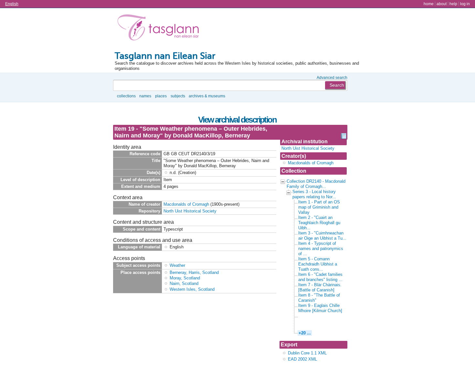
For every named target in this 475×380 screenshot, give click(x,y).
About (442, 4)
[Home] (160, 28)
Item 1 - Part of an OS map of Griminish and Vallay (319, 207)
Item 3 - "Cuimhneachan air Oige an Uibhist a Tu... (322, 236)
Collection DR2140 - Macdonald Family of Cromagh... (316, 184)
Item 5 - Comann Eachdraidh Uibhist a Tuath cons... (317, 264)
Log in (465, 4)
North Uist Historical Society (307, 148)
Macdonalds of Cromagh (310, 162)
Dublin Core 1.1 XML (307, 353)
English (11, 4)
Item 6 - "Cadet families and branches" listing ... (320, 277)
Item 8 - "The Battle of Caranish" (319, 298)
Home (429, 4)
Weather (177, 265)
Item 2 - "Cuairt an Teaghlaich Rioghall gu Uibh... (319, 222)
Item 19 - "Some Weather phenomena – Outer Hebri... (321, 321)
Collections (126, 96)
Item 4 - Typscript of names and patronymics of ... (320, 248)
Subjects (178, 96)
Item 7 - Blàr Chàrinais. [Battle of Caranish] (320, 287)
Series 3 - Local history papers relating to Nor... (314, 194)
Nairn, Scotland (184, 283)
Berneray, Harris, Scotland (194, 272)
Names (145, 96)
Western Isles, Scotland (192, 289)
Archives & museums (207, 96)
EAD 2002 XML (302, 359)
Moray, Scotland (185, 278)
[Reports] (343, 137)
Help (453, 4)
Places (161, 96)
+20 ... (305, 333)
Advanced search (332, 77)
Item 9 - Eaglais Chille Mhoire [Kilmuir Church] (320, 308)
